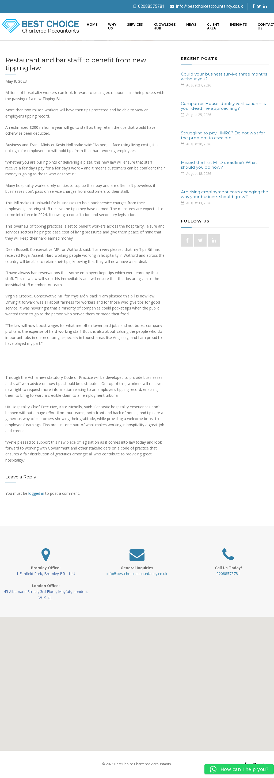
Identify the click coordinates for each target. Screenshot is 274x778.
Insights (238, 24)
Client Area (213, 26)
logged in (36, 493)
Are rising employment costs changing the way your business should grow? (224, 194)
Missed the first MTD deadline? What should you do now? (219, 165)
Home (92, 24)
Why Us (112, 26)
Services (135, 24)
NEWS (191, 24)
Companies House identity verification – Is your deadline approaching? (223, 106)
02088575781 (151, 6)
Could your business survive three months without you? (224, 76)
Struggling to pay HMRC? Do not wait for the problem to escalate (223, 135)
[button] (137, 680)
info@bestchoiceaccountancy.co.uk (209, 6)
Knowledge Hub (165, 26)
